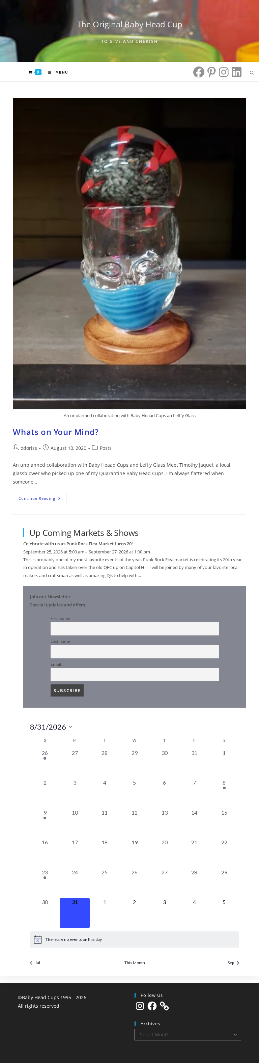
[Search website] (252, 73)
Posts (106, 448)
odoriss (29, 448)
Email (56, 664)
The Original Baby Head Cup (129, 24)
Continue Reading (42, 499)
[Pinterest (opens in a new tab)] (210, 72)
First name (60, 618)
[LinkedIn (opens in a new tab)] (235, 72)
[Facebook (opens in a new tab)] (197, 72)
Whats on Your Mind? (55, 431)
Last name (60, 641)
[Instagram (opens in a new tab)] (222, 72)
